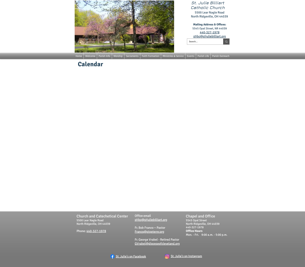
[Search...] (226, 41)
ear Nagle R (212, 12)
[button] (90, 56)
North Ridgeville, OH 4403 (208, 16)
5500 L (199, 12)
